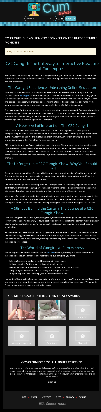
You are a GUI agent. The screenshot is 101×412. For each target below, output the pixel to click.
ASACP (34, 397)
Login (59, 18)
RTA (24, 397)
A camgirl (24, 95)
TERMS (82, 397)
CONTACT (46, 397)
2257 (58, 397)
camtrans (33, 371)
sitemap (52, 381)
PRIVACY (70, 397)
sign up (70, 18)
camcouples (48, 371)
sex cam (50, 252)
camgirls (14, 371)
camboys (23, 371)
